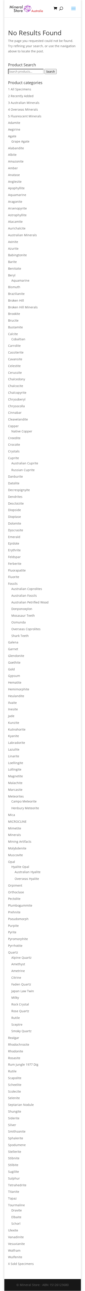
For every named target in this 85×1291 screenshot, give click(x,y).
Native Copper (21, 431)
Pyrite (12, 932)
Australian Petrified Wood (30, 602)
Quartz (13, 952)
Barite (12, 262)
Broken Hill (16, 300)
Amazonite (16, 161)
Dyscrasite (15, 530)
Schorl (15, 1223)
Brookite (14, 314)
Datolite (13, 483)
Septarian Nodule (21, 1105)
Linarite (13, 756)
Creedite (14, 438)
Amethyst (18, 964)
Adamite (14, 123)
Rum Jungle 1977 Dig (23, 1064)
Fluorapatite (17, 570)
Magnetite (15, 776)
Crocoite (14, 444)
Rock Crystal (20, 1004)
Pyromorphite (18, 939)
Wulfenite (15, 1257)
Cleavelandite (18, 419)
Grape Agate (20, 141)
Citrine (16, 977)
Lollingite (14, 769)
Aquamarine (17, 195)
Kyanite (13, 736)
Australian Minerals (22, 235)
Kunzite (13, 723)
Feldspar (14, 557)
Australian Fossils (24, 595)
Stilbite (13, 1165)
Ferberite (14, 564)
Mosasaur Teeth (23, 615)
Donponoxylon (21, 609)
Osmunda (18, 622)
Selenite (14, 1098)
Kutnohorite (17, 729)
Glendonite (16, 656)
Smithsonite (17, 1131)
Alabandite (16, 148)
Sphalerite (15, 1138)
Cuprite (13, 458)
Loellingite (15, 763)
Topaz (12, 1198)
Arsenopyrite (17, 208)
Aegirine (14, 129)
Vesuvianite (16, 1244)
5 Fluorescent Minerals (24, 116)
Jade (11, 716)
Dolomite (14, 523)
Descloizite (16, 503)
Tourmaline (16, 1205)
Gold (11, 669)
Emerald (14, 537)
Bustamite (15, 327)
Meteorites (16, 796)
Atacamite (15, 221)
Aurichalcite (17, 228)
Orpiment (15, 885)
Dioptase (14, 517)
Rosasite (14, 1058)
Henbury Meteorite (25, 808)
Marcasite (15, 790)
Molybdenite (17, 848)
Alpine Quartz (21, 957)
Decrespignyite (19, 490)
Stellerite (14, 1152)
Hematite (14, 682)
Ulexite (13, 1230)
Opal (11, 862)
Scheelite (14, 1085)
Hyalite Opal (20, 867)
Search (50, 71)
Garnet (13, 649)
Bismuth (14, 287)
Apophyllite (16, 188)
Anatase (14, 175)
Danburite (15, 476)
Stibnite (13, 1158)
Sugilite (13, 1172)
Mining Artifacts (19, 841)
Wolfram (14, 1250)
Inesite (13, 709)
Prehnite (14, 912)
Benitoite (14, 268)
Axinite (13, 242)
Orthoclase (16, 892)
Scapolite (14, 1078)
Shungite (14, 1111)
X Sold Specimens (21, 1264)
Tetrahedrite (17, 1185)
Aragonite (15, 201)
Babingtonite (17, 255)
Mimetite (14, 828)
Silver (12, 1125)
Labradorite (16, 743)
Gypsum (14, 676)
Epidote (13, 543)
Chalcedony (16, 379)
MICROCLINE (17, 821)
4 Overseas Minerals (23, 109)
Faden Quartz (21, 984)
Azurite (13, 248)
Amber (13, 168)
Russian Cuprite (23, 470)
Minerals (14, 835)
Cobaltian (18, 339)
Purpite (13, 926)
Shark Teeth (20, 636)
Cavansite (15, 359)
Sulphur (14, 1178)
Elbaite (16, 1217)
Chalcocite (15, 386)
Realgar (13, 1038)
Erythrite (14, 550)
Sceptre (16, 1024)
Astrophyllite (17, 215)
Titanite (13, 1192)
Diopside (14, 510)
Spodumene (17, 1145)
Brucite (13, 320)
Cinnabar (15, 412)
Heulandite (16, 696)
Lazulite (13, 749)
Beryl (11, 275)
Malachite (15, 783)
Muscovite (15, 855)
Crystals (14, 451)
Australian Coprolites (26, 589)
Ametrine (18, 971)
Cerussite (15, 373)
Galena (13, 642)
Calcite (13, 334)
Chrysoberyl (17, 399)
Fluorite (13, 577)
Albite (12, 155)
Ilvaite (12, 703)
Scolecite (14, 1091)
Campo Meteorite (24, 801)
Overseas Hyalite (27, 879)
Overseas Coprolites (26, 629)
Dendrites (15, 497)
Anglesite (15, 181)
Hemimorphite (18, 689)
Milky (15, 997)
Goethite (14, 662)
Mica (11, 815)
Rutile (15, 1018)
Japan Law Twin (22, 991)
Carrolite (14, 346)
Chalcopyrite (17, 392)
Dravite (16, 1210)
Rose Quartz (20, 1011)
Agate (12, 136)
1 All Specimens (19, 89)
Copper (13, 426)
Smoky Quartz (21, 1031)
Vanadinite (16, 1237)
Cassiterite (16, 352)
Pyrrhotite (15, 946)
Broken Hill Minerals (23, 307)
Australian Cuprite (24, 463)
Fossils (13, 584)
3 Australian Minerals (23, 103)
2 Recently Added (21, 96)
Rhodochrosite (18, 1044)
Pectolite (14, 899)
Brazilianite (16, 294)
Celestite (14, 366)
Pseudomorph (18, 919)
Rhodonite (15, 1051)
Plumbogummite (20, 905)
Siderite (13, 1118)
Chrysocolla (16, 406)
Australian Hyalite (28, 872)
